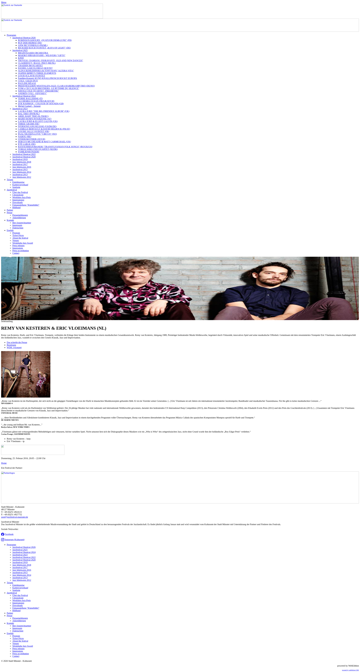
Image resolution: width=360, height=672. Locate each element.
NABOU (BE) (24, 136)
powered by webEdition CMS (350, 670)
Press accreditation (20, 250)
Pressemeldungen (20, 215)
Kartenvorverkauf (20, 184)
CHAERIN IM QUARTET (30, 65)
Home (4, 463)
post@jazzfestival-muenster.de (14, 517)
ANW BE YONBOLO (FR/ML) (33, 45)
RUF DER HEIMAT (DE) (30, 43)
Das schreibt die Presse (17, 342)
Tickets (10, 179)
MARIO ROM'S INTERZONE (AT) (34, 119)
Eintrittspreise (18, 182)
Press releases (18, 245)
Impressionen (18, 200)
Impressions (17, 248)
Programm (11, 35)
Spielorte (16, 187)
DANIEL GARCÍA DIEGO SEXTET (35, 68)
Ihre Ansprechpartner (21, 223)
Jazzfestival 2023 (20, 108)
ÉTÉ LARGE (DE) (27, 144)
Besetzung (11, 345)
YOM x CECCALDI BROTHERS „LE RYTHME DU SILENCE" (48, 88)
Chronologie (17, 195)
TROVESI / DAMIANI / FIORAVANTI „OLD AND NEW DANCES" (50, 60)
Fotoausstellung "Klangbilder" (25, 205)
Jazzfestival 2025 (20, 50)
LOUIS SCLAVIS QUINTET (31, 75)
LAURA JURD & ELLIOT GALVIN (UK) (38, 121)
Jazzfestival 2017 (20, 164)
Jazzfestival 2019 (20, 159)
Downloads (17, 202)
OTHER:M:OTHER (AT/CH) (31, 139)
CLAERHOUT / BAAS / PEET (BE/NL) (37, 63)
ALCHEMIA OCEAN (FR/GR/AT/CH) (36, 101)
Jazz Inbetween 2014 (21, 172)
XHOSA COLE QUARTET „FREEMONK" (38, 91)
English (10, 230)
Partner (10, 210)
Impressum (17, 225)
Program (16, 233)
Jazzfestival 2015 (20, 169)
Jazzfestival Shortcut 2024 (24, 96)
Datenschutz (17, 228)
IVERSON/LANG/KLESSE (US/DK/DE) (37, 126)
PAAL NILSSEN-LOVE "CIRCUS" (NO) (37, 134)
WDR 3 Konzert (14, 347)
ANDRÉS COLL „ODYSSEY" (32, 93)
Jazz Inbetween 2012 (21, 177)
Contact (15, 253)
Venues (15, 240)
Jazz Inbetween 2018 (21, 162)
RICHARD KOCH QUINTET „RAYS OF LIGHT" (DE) (44, 48)
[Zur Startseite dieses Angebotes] (52, 18)
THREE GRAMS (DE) (28, 124)
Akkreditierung (19, 217)
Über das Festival (20, 192)
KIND (21, 58)
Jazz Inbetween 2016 (21, 167)
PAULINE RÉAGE (27, 83)
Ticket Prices (18, 235)
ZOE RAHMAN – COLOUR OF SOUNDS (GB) (41, 103)
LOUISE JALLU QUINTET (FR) (33, 131)
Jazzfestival (12, 190)
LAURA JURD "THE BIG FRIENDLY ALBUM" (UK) (43, 111)
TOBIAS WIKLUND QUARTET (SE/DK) (38, 149)
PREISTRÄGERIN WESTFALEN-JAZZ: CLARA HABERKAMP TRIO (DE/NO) (56, 86)
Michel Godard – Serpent (29, 106)
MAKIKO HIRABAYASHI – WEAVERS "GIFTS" (41, 55)
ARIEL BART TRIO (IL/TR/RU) (33, 116)
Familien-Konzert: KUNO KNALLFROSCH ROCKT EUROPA (47, 78)
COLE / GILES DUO (28, 81)
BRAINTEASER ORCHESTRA (33, 53)
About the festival (20, 238)
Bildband (16, 207)
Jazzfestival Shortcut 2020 (24, 157)
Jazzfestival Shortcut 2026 (24, 37)
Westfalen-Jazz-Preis (21, 197)
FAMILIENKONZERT (28, 152)
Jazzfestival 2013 (20, 174)
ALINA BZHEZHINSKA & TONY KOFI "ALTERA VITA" (46, 70)
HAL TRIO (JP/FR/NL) (29, 114)
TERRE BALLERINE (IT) (30, 98)
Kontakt (10, 220)
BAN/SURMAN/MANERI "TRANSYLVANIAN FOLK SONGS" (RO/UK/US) (55, 146)
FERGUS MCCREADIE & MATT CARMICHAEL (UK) (44, 141)
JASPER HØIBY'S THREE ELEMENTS (37, 73)
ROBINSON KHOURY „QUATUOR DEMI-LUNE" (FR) (45, 40)
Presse (9, 212)
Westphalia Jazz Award (22, 243)
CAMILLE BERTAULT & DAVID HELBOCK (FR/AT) (44, 129)
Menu (3, 2)
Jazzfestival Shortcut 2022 (24, 154)
